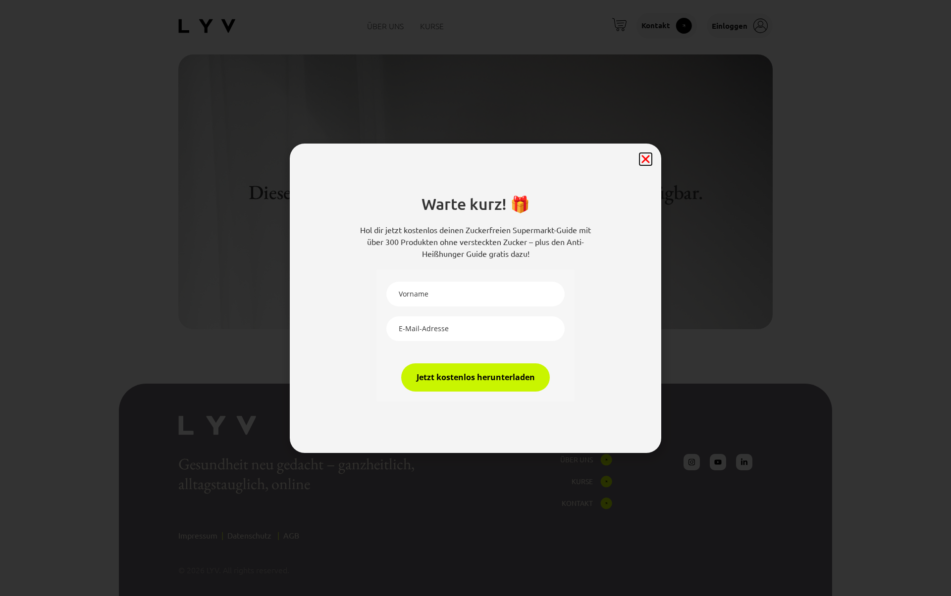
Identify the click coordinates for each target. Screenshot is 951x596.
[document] (475, 298)
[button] (645, 159)
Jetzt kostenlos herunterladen (476, 377)
